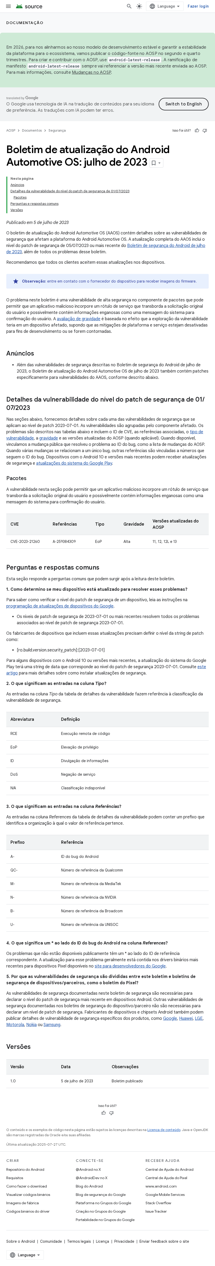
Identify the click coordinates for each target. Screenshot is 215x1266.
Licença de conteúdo (163, 1130)
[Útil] (197, 130)
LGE (199, 1018)
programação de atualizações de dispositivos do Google (60, 606)
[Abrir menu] (8, 6)
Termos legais (79, 1241)
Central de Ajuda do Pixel (166, 1177)
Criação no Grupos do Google (101, 1211)
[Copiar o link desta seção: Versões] (36, 1047)
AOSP (10, 130)
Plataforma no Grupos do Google (103, 1203)
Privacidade (124, 1241)
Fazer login (198, 6)
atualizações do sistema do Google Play (74, 463)
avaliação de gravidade (78, 319)
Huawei (186, 1018)
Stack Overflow (158, 1203)
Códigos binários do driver (28, 1211)
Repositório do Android (25, 1169)
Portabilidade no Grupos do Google (105, 1219)
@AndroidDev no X (92, 1177)
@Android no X (88, 1169)
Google (170, 1018)
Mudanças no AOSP (91, 72)
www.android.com (161, 1186)
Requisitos (14, 1177)
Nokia (31, 1024)
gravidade (48, 438)
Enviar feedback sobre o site (164, 1241)
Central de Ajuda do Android (170, 1169)
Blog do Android (89, 1186)
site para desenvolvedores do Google (130, 966)
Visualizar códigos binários (28, 1194)
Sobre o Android (20, 1241)
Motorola (15, 1024)
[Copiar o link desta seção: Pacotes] (31, 479)
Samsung (52, 1024)
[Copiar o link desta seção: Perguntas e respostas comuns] (104, 568)
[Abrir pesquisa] (129, 6)
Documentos (32, 130)
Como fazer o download (26, 1186)
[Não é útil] (205, 130)
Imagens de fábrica (22, 1203)
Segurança (57, 130)
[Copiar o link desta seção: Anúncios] (39, 354)
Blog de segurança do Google (101, 1194)
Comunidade (51, 1241)
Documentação (24, 22)
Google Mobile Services (165, 1194)
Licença (102, 1241)
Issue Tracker (156, 1211)
